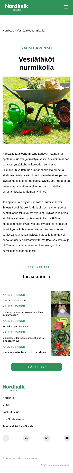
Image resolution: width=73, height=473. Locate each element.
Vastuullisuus (11, 412)
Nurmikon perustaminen (16, 326)
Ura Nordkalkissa (13, 419)
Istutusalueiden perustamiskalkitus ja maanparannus (23, 339)
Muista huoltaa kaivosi (15, 300)
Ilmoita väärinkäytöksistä (18, 426)
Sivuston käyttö (10, 458)
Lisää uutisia (36, 367)
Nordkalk (8, 30)
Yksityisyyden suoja (27, 458)
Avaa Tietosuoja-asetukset (56, 465)
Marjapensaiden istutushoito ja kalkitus (24, 352)
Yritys (6, 405)
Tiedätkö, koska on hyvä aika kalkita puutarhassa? (23, 313)
